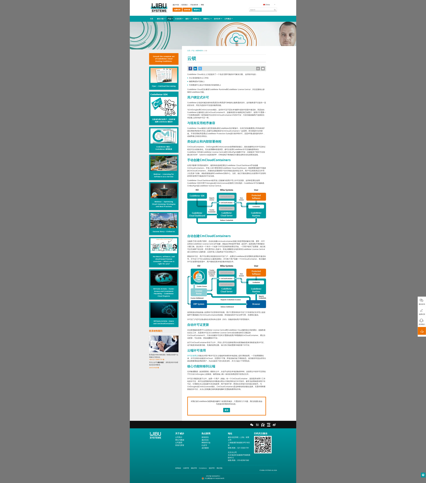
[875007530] (163, 220)
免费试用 (177, 10)
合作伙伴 (217, 19)
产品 (169, 19)
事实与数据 (179, 440)
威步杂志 (205, 440)
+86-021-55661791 (156, 359)
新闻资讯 (205, 437)
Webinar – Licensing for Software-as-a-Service (164, 175)
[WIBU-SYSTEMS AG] (159, 8)
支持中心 (196, 19)
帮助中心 (197, 10)
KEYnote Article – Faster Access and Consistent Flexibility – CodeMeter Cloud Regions (163, 292)
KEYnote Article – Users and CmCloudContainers (163, 322)
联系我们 (184, 5)
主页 (151, 19)
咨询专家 (187, 10)
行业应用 (178, 19)
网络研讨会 (206, 442)
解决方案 (160, 19)
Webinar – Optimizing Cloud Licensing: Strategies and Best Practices (164, 204)
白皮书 (204, 445)
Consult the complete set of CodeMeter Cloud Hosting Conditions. (164, 58)
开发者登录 (194, 5)
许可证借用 (191, 355)
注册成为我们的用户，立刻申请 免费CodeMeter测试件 (163, 120)
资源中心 (206, 19)
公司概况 (227, 19)
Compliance (203, 468)
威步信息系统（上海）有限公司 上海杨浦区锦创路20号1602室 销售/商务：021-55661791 (239, 442)
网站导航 (219, 468)
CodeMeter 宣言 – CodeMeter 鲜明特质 (163, 148)
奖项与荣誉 (179, 445)
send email (153, 367)
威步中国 (176, 5)
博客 (202, 5)
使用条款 (178, 468)
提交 (226, 410)
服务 (187, 19)
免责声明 (212, 468)
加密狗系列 (199, 51)
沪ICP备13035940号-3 (213, 476)
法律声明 (186, 468)
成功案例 (205, 448)
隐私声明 (194, 468)
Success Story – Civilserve (164, 231)
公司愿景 (178, 442)
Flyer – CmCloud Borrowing (164, 86)
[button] (190, 68)
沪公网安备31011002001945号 (214, 478)
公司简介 (178, 437)
